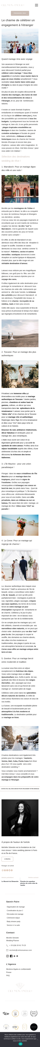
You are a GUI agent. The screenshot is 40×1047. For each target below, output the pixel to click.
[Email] (9, 870)
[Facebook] (3, 870)
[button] (36, 5)
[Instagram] (12, 870)
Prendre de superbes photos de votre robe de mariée (28, 883)
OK (21, 1044)
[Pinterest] (5, 870)
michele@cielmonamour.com (20, 950)
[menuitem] (20, 906)
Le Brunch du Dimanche (10, 881)
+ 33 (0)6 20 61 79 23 (17, 945)
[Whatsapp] (7, 870)
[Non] (37, 1039)
